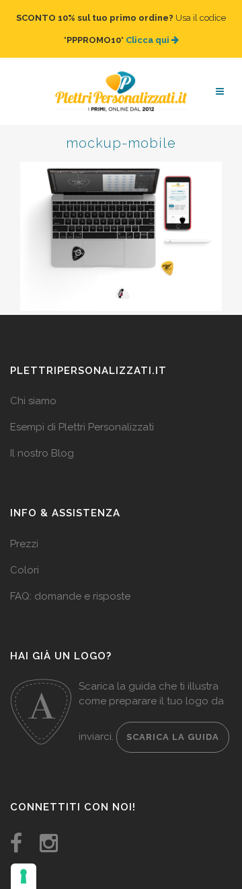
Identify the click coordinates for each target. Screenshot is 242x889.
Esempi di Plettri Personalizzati (82, 414)
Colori (24, 557)
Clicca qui (148, 33)
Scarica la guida (172, 723)
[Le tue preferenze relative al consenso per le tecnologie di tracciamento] (23, 876)
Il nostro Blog (42, 440)
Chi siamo (33, 387)
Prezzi (24, 530)
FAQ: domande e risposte (70, 583)
